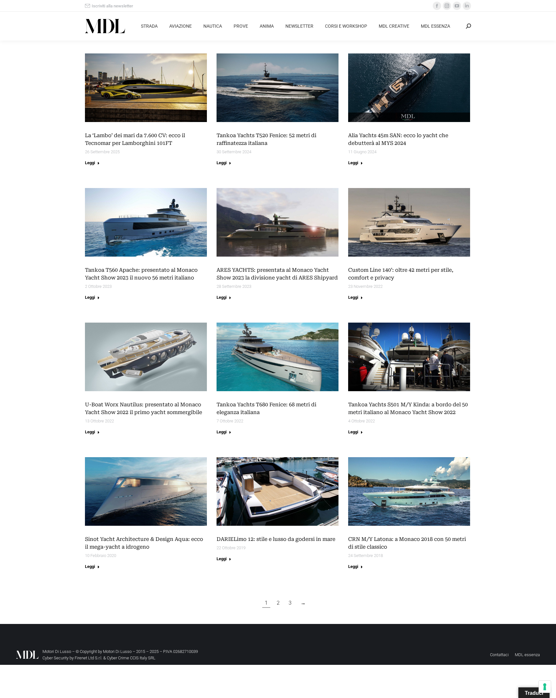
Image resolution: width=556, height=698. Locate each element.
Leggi (90, 162)
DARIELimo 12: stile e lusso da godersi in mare (276, 539)
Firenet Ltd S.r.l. (88, 658)
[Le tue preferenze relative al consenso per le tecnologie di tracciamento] (545, 687)
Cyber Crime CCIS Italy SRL (131, 658)
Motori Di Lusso (117, 651)
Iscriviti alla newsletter (112, 6)
